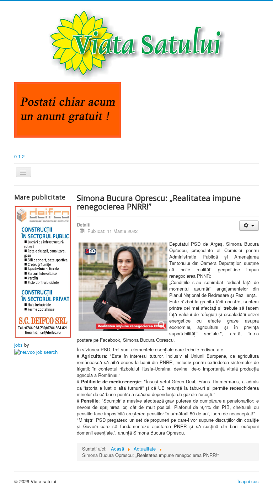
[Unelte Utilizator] (249, 225)
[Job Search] (36, 351)
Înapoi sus (248, 481)
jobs (18, 344)
